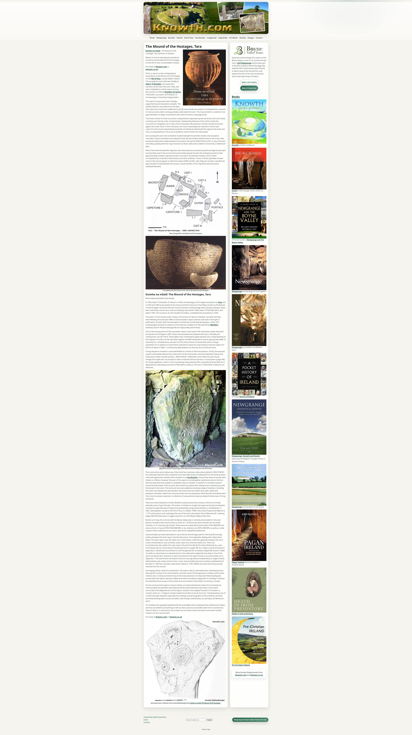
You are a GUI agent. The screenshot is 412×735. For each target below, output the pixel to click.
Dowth (180, 38)
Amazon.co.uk (152, 69)
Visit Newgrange (244, 63)
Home (152, 38)
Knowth (171, 38)
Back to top (206, 729)
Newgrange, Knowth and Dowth (246, 456)
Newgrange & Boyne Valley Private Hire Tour (250, 720)
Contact (259, 38)
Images (251, 38)
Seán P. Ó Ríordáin (153, 84)
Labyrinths (223, 38)
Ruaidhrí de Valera (173, 92)
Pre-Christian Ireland (241, 665)
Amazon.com (161, 67)
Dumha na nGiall (153, 51)
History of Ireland (246, 397)
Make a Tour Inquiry (249, 82)
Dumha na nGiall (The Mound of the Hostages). (205, 703)
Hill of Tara (188, 38)
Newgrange (161, 38)
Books (236, 96)
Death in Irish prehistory (242, 614)
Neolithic (214, 325)
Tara (220, 302)
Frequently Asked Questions (155, 717)
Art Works (233, 38)
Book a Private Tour (249, 88)
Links (146, 720)
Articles (242, 38)
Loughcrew (212, 38)
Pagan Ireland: (238, 562)
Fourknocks (200, 38)
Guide (234, 190)
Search (209, 720)
